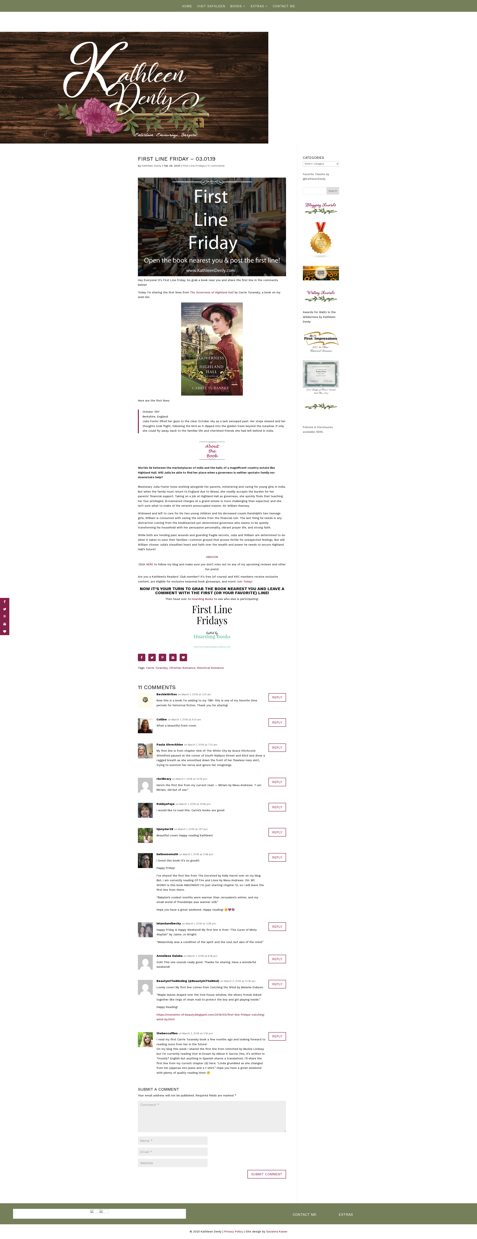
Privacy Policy (233, 1231)
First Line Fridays (194, 165)
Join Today (244, 581)
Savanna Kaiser (277, 1231)
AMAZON (212, 557)
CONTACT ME (305, 1214)
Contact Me (284, 6)
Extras (257, 6)
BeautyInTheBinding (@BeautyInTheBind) (188, 981)
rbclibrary (164, 779)
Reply (277, 697)
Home (187, 6)
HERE (150, 564)
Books (236, 6)
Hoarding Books (202, 599)
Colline (162, 719)
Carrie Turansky (157, 668)
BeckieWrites (167, 694)
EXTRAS (346, 1214)
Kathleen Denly (151, 165)
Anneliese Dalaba (170, 956)
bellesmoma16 (167, 854)
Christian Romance (182, 668)
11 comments (216, 165)
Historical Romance (210, 668)
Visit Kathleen (211, 6)
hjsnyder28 (165, 829)
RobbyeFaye (166, 804)
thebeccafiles (167, 1033)
